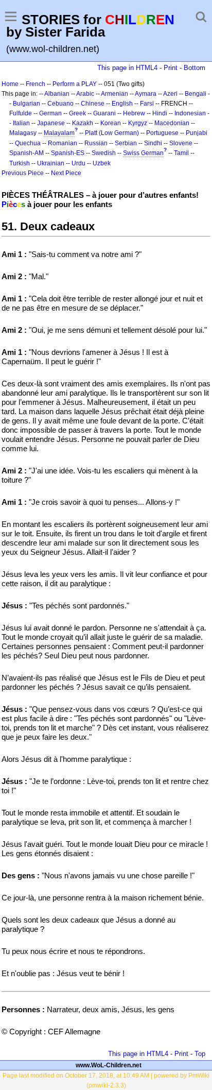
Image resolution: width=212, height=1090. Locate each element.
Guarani (104, 113)
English (122, 103)
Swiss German (143, 153)
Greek (77, 113)
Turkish (19, 163)
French (35, 84)
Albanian (56, 93)
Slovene (180, 143)
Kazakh (82, 123)
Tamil (181, 153)
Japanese (51, 123)
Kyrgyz (137, 123)
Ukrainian (50, 163)
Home (10, 84)
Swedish (104, 153)
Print (171, 68)
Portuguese (162, 133)
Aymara (145, 93)
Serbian (126, 143)
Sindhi (153, 143)
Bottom (194, 68)
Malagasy (23, 133)
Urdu (78, 163)
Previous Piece (23, 173)
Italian (21, 123)
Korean (110, 123)
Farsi (147, 103)
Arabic (85, 93)
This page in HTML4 (127, 68)
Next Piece (66, 173)
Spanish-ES (67, 153)
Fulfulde (20, 113)
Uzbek (102, 163)
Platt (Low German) (112, 133)
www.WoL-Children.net (109, 1065)
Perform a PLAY (74, 84)
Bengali (195, 93)
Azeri (170, 93)
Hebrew (134, 113)
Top (200, 1054)
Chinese (92, 103)
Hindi (159, 113)
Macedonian (171, 123)
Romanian (62, 143)
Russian (96, 143)
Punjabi (196, 133)
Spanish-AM (26, 153)
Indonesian (190, 113)
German (50, 113)
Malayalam (59, 133)
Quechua (28, 143)
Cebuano (60, 103)
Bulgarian (26, 103)
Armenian (114, 93)
